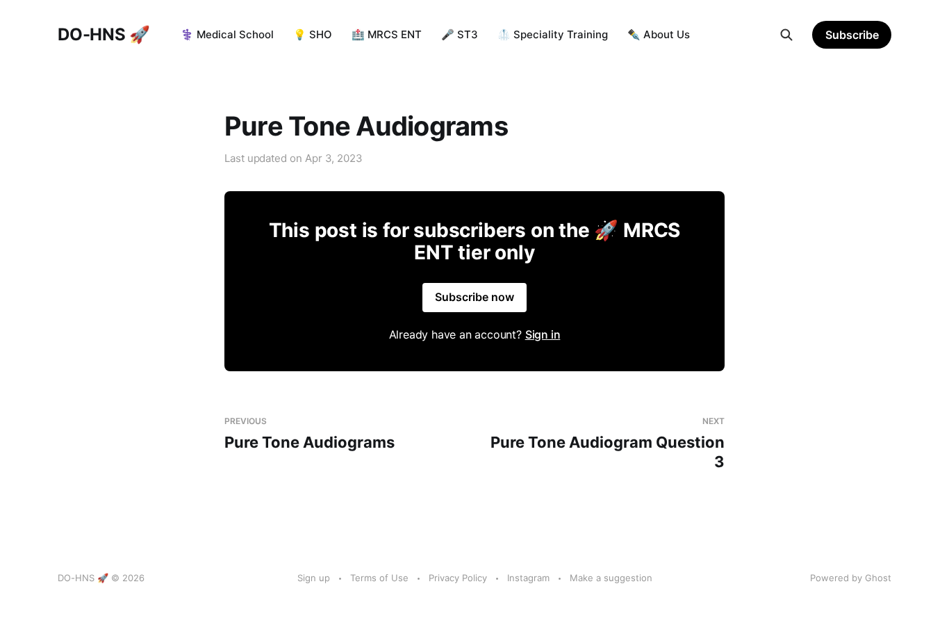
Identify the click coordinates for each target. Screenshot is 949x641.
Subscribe (852, 35)
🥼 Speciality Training (552, 34)
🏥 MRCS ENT (387, 34)
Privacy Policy (458, 577)
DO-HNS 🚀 (104, 34)
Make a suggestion (611, 577)
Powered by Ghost (850, 577)
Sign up (313, 577)
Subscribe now (474, 297)
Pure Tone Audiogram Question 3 (607, 443)
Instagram (528, 577)
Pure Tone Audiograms (309, 433)
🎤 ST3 (459, 34)
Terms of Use (379, 577)
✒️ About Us (658, 34)
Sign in (543, 334)
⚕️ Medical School (227, 34)
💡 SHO (312, 34)
